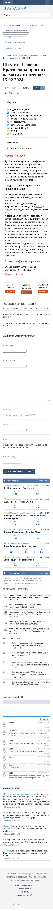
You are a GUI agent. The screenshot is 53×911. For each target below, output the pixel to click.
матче (39, 206)
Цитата (25, 702)
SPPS (11, 741)
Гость (11, 757)
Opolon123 (13, 731)
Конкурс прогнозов (35, 25)
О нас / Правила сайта (24, 885)
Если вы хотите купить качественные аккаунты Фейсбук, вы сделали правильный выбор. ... (25, 828)
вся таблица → (43, 573)
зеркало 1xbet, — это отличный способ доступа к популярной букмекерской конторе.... (26, 840)
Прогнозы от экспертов (15, 42)
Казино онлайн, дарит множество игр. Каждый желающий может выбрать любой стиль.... (25, 853)
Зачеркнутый (11, 702)
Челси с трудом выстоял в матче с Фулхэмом (25, 308)
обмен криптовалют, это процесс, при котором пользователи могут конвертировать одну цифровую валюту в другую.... (26, 815)
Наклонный (6, 702)
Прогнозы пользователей (16, 31)
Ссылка (17, 702)
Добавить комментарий (19, 471)
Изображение (20, 702)
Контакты (25, 892)
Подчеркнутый (9, 702)
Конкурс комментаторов (15, 36)
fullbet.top (40, 775)
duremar (26, 88)
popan (11, 723)
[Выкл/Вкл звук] (34, 719)
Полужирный (4, 702)
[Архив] (37, 719)
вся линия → (44, 481)
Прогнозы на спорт (13, 48)
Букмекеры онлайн (25, 895)
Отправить (44, 719)
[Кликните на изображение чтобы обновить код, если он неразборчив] (26, 447)
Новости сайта (25, 889)
